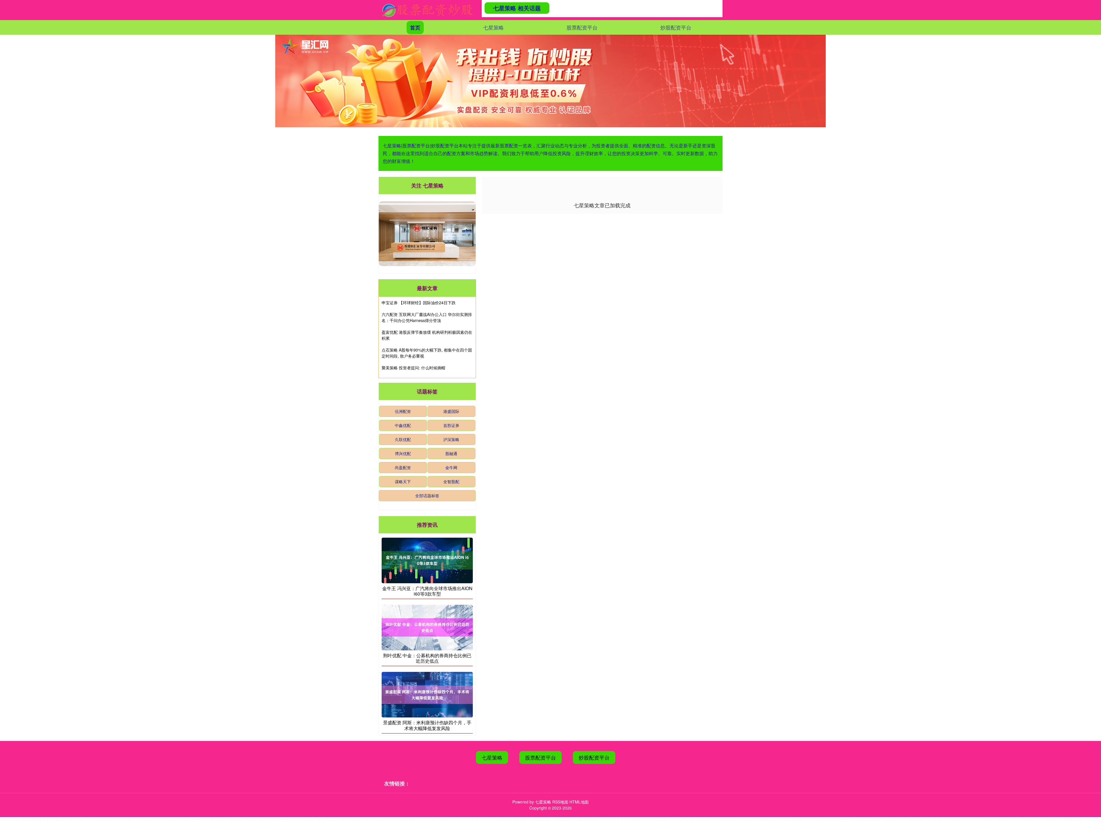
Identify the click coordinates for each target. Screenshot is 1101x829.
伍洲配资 (403, 411)
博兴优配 (403, 453)
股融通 (451, 453)
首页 (415, 27)
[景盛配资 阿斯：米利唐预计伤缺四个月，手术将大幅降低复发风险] (427, 694)
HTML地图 (579, 802)
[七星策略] (427, 10)
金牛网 (451, 467)
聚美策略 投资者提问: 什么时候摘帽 (413, 367)
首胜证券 (451, 425)
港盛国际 (451, 411)
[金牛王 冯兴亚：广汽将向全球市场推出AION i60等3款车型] (427, 560)
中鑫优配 (403, 425)
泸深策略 (451, 439)
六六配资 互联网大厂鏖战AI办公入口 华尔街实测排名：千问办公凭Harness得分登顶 (427, 317)
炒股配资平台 (675, 27)
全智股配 (451, 481)
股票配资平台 (582, 27)
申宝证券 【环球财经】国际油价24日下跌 (419, 302)
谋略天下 (403, 481)
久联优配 (403, 439)
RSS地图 (560, 802)
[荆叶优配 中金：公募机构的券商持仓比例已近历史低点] (427, 627)
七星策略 (493, 27)
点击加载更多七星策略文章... (602, 205)
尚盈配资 (403, 467)
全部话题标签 (427, 495)
